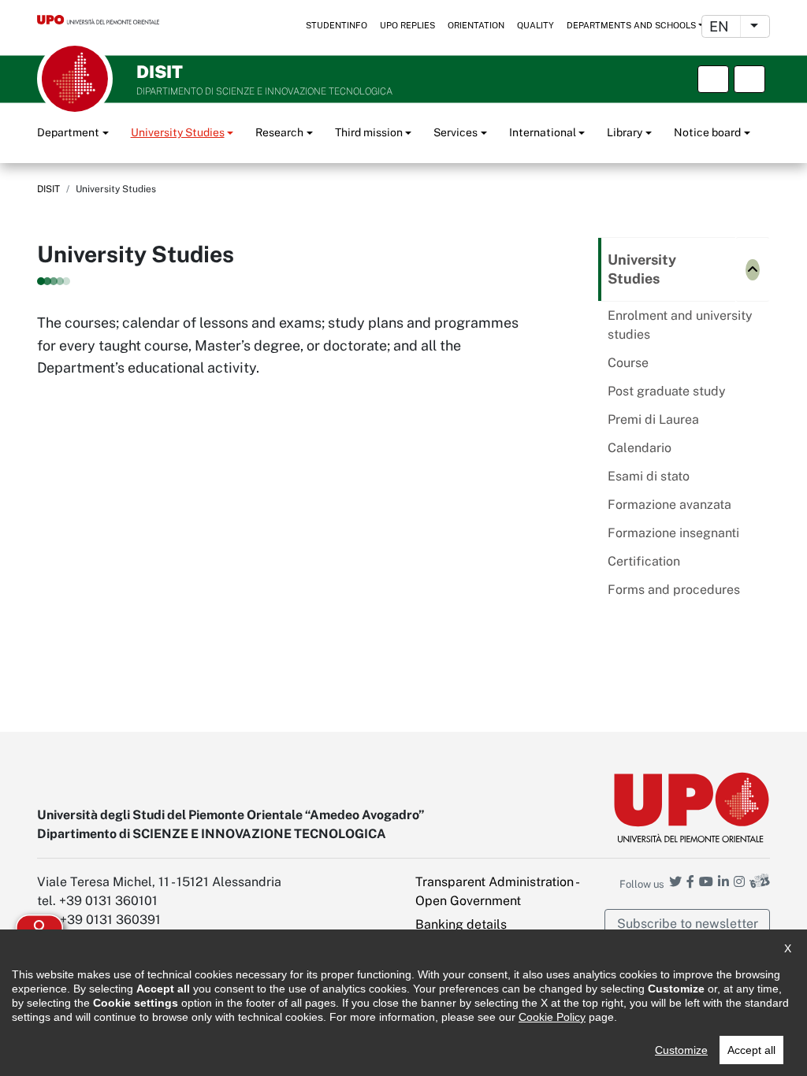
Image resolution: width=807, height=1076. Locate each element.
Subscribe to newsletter (687, 923)
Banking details (461, 924)
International (542, 132)
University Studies (178, 132)
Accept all (751, 1050)
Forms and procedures (674, 589)
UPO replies (407, 25)
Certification (644, 561)
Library (624, 132)
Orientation (476, 25)
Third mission (369, 132)
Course (628, 362)
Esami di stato (649, 476)
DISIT (48, 189)
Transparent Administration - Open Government (496, 891)
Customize (681, 1050)
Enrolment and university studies (680, 325)
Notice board (707, 132)
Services (455, 132)
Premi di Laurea (653, 419)
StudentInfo (336, 25)
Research (279, 132)
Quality (535, 25)
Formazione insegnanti (673, 532)
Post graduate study (667, 391)
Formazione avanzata (669, 504)
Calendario (639, 447)
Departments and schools (631, 25)
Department (68, 132)
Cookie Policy (552, 1017)
